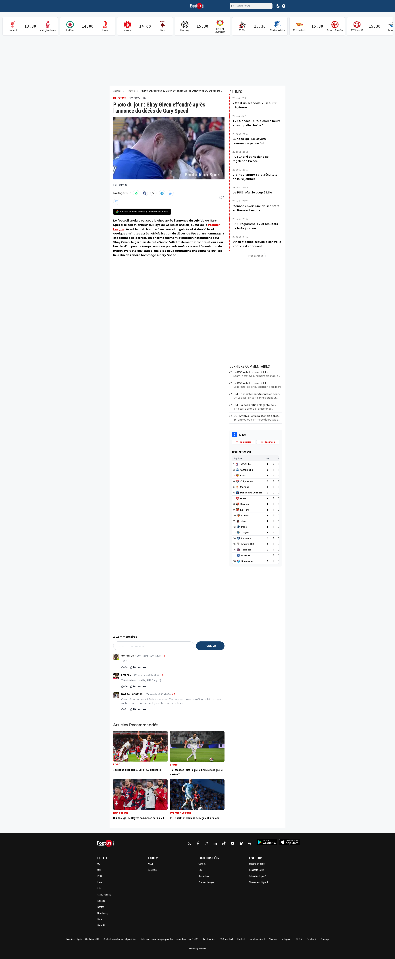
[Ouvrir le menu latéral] (111, 6)
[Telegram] (162, 193)
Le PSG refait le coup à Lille (252, 192)
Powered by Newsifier (197, 948)
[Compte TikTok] (224, 843)
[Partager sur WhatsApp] (136, 193)
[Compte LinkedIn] (215, 843)
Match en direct (257, 939)
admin (123, 184)
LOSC (117, 764)
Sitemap (325, 939)
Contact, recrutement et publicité (120, 939)
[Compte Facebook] (198, 843)
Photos (119, 98)
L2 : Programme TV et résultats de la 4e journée (255, 226)
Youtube (273, 939)
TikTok (299, 939)
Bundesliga (120, 812)
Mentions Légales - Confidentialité (82, 939)
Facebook (311, 939)
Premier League (180, 812)
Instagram (286, 939)
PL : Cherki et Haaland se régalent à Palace (251, 159)
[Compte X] (189, 843)
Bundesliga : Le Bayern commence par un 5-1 (249, 141)
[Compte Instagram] (206, 843)
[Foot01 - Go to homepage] (106, 843)
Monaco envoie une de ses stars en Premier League (256, 208)
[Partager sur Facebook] (145, 193)
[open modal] (283, 6)
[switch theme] (278, 6)
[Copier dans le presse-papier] (171, 193)
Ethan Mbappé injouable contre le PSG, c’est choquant (257, 244)
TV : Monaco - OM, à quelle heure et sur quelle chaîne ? (257, 123)
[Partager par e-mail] (116, 202)
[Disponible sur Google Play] (267, 842)
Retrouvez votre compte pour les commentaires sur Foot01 (170, 939)
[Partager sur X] (153, 193)
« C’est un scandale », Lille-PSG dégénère (255, 105)
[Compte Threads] (250, 843)
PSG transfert (226, 939)
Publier (210, 645)
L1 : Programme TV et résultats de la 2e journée (255, 177)
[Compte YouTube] (232, 843)
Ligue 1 (174, 764)
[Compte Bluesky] (241, 843)
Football (241, 939)
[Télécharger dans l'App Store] (289, 842)
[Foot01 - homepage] (197, 6)
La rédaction (209, 939)
